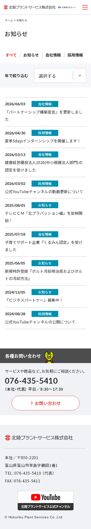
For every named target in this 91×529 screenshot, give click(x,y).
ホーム (9, 20)
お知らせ (31, 55)
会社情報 (53, 55)
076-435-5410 (31, 380)
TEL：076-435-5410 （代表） (29, 473)
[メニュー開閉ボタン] (85, 7)
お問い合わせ (48, 403)
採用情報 (75, 55)
